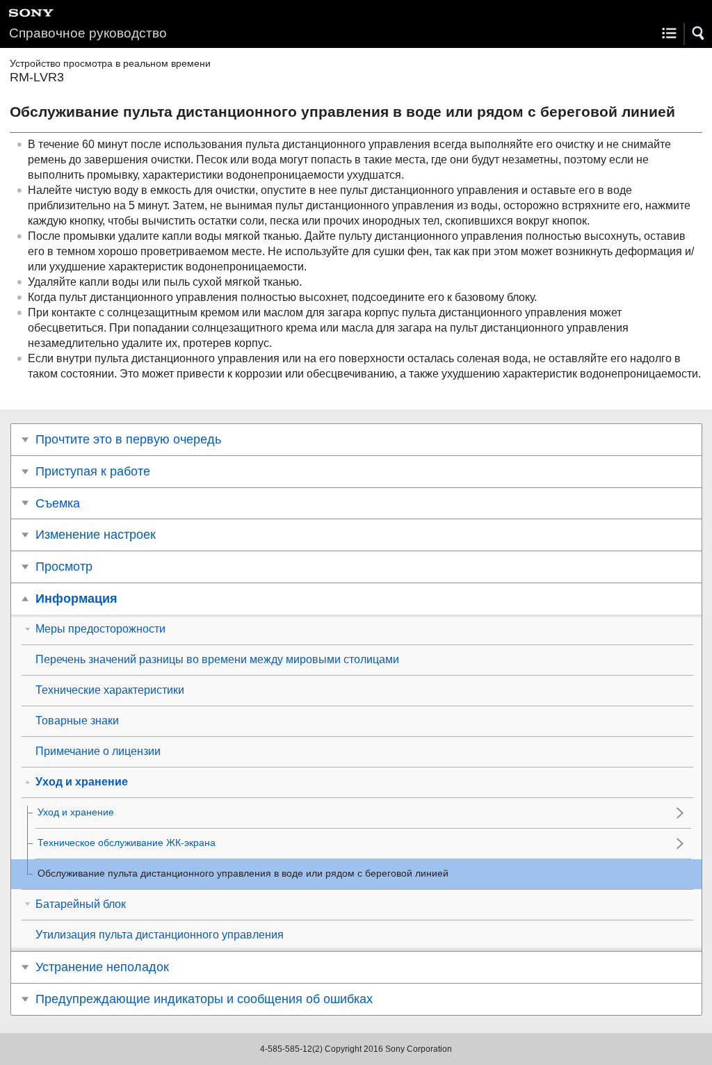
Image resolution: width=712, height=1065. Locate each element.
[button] (699, 33)
